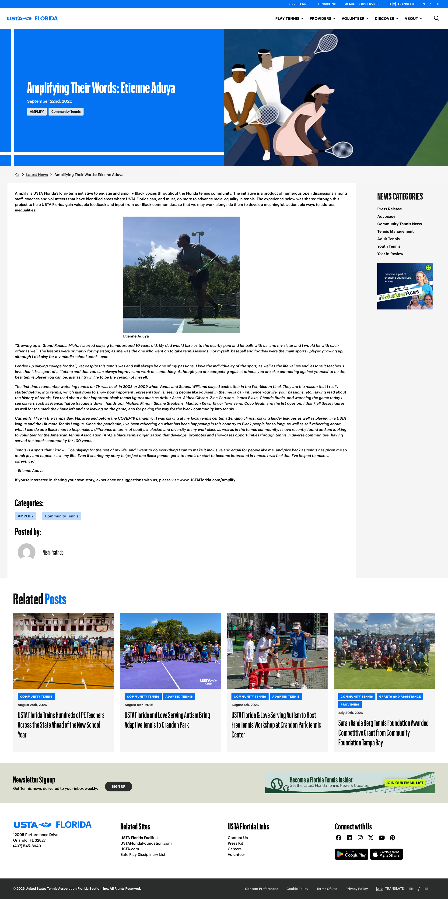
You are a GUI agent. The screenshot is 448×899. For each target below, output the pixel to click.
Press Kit (235, 843)
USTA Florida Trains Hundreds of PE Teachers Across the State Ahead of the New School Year (61, 724)
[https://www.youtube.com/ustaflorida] (381, 838)
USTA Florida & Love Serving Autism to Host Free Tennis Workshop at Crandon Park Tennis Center (276, 724)
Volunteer (236, 854)
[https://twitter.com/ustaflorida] (370, 838)
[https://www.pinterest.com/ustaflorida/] (392, 838)
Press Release (389, 209)
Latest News (37, 174)
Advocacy (386, 216)
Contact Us (238, 837)
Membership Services (362, 4)
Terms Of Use (327, 888)
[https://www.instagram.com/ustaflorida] (360, 838)
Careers (235, 848)
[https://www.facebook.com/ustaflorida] (338, 838)
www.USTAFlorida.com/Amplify (207, 480)
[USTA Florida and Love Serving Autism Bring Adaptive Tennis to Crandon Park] (170, 651)
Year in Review (390, 253)
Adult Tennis (388, 238)
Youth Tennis (388, 246)
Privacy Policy (357, 888)
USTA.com (129, 848)
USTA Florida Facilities (139, 837)
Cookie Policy (297, 888)
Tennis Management (395, 231)
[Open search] (436, 18)
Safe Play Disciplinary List (142, 854)
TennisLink (327, 4)
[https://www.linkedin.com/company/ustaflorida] (349, 838)
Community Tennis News (399, 223)
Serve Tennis (298, 4)
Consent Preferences (261, 888)
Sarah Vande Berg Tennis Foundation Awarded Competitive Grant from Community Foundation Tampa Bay (383, 732)
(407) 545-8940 (27, 845)
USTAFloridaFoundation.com (146, 843)
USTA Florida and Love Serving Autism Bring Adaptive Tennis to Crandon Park (167, 719)
